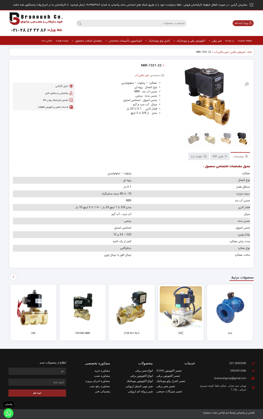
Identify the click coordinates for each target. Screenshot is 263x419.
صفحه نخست (245, 41)
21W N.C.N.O (131, 333)
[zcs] (230, 307)
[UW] (33, 307)
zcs (230, 333)
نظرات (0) (197, 156)
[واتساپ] (8, 413)
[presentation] (13, 277)
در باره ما (229, 41)
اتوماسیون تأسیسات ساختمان (125, 41)
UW (33, 333)
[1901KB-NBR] (82, 307)
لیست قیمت (62, 41)
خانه (249, 52)
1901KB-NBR (82, 333)
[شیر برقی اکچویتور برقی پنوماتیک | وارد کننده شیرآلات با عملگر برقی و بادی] (36, 23)
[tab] (240, 156)
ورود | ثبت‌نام (242, 23)
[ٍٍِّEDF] (181, 307)
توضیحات (239, 156)
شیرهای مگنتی (237, 52)
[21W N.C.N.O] (132, 307)
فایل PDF (218, 156)
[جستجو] (79, 23)
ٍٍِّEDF (181, 333)
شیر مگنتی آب (221, 52)
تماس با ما (47, 41)
